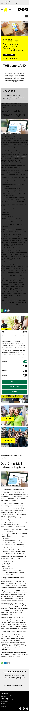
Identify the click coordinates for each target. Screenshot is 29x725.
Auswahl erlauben (14, 386)
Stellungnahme (9, 229)
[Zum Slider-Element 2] (8, 58)
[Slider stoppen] (3, 58)
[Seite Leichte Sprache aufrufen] (13, 4)
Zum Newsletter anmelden (13, 686)
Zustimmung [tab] (5, 336)
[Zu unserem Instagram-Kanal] (23, 709)
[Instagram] (23, 9)
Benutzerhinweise (5, 698)
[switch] (25, 366)
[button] (2, 310)
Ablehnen (14, 391)
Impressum (3, 704)
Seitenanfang (5, 693)
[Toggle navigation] (26, 17)
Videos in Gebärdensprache (7, 695)
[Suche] (20, 709)
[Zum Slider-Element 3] (10, 58)
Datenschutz (3, 696)
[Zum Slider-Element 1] (6, 58)
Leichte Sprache (4, 701)
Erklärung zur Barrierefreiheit (7, 700)
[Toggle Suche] (19, 9)
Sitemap (3, 703)
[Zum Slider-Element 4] (12, 58)
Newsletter (3, 706)
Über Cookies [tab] (23, 336)
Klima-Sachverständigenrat (20, 156)
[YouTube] (26, 9)
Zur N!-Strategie (6, 1)
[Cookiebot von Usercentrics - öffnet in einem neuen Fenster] (20, 332)
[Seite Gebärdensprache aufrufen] (16, 4)
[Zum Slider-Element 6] (17, 58)
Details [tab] (14, 336)
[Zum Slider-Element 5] (14, 58)
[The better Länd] (6, 10)
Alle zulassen (14, 382)
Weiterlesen (8, 49)
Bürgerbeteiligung (10, 163)
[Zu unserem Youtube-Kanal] (27, 709)
